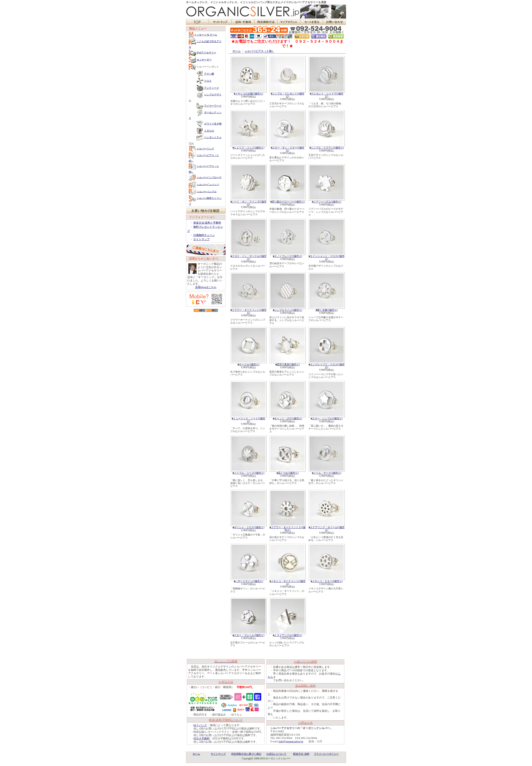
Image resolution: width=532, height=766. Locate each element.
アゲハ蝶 (209, 73)
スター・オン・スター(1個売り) (288, 149)
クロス (208, 80)
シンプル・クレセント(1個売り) (288, 95)
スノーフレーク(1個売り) (288, 256)
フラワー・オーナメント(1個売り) (249, 311)
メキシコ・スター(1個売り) (327, 581)
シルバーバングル (207, 191)
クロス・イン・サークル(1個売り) (249, 257)
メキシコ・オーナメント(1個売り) (288, 582)
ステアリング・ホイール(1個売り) (327, 528)
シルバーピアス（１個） (259, 51)
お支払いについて (276, 753)
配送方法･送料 (301, 753)
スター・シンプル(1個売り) (327, 418)
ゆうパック (200, 725)
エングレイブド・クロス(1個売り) (327, 365)
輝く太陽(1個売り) (327, 310)
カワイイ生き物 (213, 123)
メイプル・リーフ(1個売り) (249, 473)
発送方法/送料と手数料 (207, 222)
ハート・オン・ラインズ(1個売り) (249, 203)
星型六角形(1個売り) (288, 364)
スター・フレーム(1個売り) (249, 635)
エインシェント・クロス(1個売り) (327, 257)
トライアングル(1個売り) (288, 635)
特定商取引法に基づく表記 (246, 753)
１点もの (209, 130)
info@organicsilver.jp (291, 741)
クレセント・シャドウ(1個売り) (327, 95)
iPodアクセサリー (206, 52)
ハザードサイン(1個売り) (249, 581)
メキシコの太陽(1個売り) (249, 93)
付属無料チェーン (204, 235)
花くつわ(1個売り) (288, 473)
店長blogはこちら (206, 287)
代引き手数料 (201, 738)
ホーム (237, 51)
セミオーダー (204, 59)
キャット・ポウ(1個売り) (288, 418)
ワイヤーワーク (213, 105)
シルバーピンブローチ (209, 177)
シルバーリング (205, 148)
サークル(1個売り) (249, 364)
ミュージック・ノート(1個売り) (249, 419)
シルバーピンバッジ (208, 184)
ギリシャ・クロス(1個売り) (249, 527)
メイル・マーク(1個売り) (327, 473)
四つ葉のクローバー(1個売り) (288, 201)
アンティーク (211, 87)
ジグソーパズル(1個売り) (327, 201)
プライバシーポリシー (326, 753)
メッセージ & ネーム (205, 34)
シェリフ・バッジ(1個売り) (249, 147)
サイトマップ (201, 239)
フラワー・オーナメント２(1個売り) (288, 528)
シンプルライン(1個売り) (288, 310)
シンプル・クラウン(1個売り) (327, 147)
